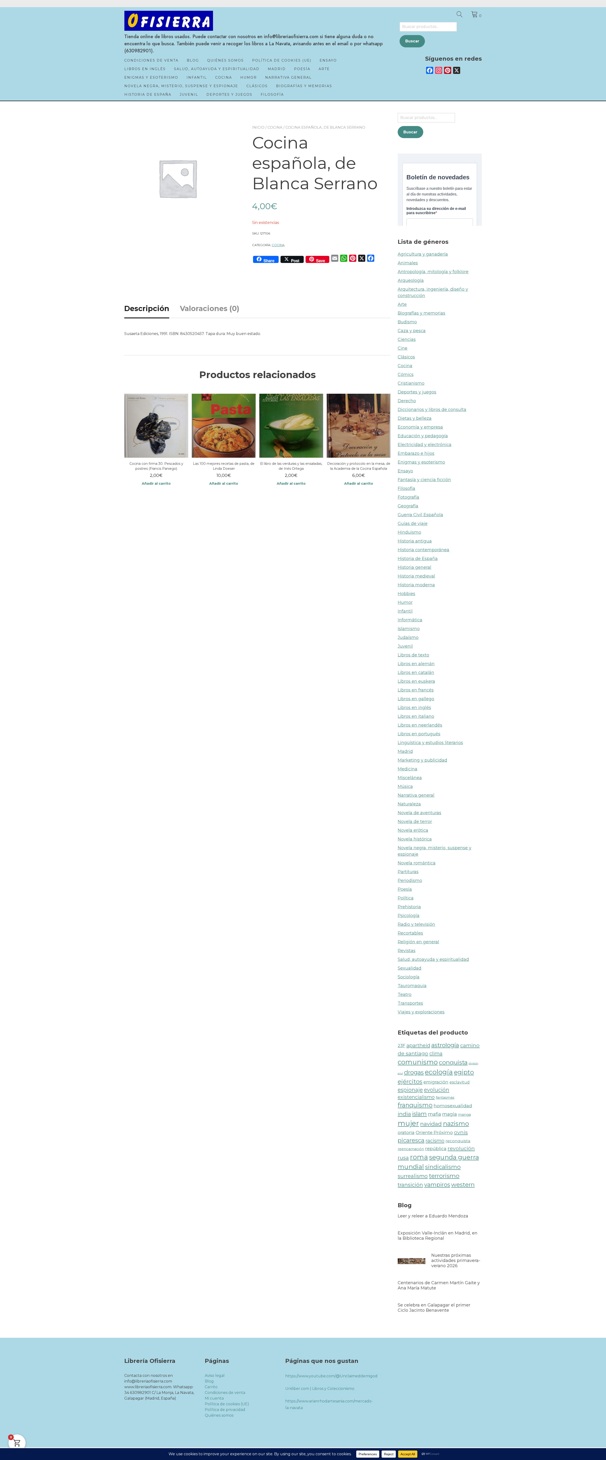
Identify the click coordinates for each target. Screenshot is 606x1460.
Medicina (407, 769)
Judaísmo (408, 637)
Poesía (302, 69)
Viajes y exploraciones (421, 1012)
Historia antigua (415, 541)
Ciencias (407, 339)
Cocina (223, 77)
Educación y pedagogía (423, 435)
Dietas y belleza (415, 418)
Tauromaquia (412, 985)
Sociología (408, 977)
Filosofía (272, 94)
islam (419, 1113)
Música (405, 786)
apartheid (418, 1045)
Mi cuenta (214, 1398)
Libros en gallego (416, 698)
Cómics (406, 374)
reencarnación (411, 1149)
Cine (402, 348)
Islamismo (409, 628)
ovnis (461, 1132)
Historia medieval (416, 576)
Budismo (407, 322)
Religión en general (418, 942)
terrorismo (444, 1175)
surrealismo (413, 1176)
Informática (410, 620)
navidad (431, 1124)
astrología (445, 1045)
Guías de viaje (413, 523)
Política (406, 898)
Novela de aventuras (419, 812)
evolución (436, 1090)
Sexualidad (409, 968)
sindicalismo (443, 1166)
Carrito (211, 1387)
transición (410, 1185)
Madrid (277, 69)
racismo (435, 1141)
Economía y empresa (420, 427)
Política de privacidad (225, 1409)
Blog (193, 60)
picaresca (411, 1140)
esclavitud (460, 1082)
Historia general (414, 567)
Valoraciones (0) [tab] (209, 308)
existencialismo (416, 1097)
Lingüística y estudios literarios (430, 742)
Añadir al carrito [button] (156, 483)
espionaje (410, 1090)
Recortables (410, 933)
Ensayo (328, 60)
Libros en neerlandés (420, 725)
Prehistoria (409, 906)
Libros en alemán (416, 663)
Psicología (408, 915)
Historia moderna (416, 585)
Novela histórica (415, 839)
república (435, 1148)
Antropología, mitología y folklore (433, 271)
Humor (248, 77)
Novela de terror (415, 821)
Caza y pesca (412, 330)
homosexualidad (453, 1105)
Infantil (197, 77)
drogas (414, 1072)
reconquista (458, 1140)
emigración (435, 1082)
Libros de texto (413, 655)
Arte (324, 69)
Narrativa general (288, 77)
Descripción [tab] (146, 308)
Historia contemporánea (423, 549)
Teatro (404, 994)
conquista (453, 1062)
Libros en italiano (416, 716)
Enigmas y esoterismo (151, 77)
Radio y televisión (416, 924)
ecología (439, 1072)
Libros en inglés (145, 69)
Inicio (258, 127)
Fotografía (408, 497)
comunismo (418, 1062)
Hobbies (406, 593)
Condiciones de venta (151, 60)
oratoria (406, 1132)
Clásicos (257, 86)
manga (464, 1114)
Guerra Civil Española (420, 514)
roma (419, 1157)
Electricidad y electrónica (424, 444)
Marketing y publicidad (422, 760)
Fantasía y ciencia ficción (424, 479)
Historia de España (147, 94)
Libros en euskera (416, 681)
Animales (408, 263)
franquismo (415, 1105)
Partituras (408, 871)
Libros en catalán (416, 672)
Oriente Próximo (434, 1132)
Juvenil (189, 94)
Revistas (406, 950)
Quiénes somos (225, 60)
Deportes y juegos (229, 94)
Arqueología (411, 280)
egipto (464, 1072)
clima (435, 1053)
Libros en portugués (419, 734)
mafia (434, 1114)
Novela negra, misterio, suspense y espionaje (181, 86)
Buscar (412, 41)
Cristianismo (411, 383)
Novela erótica (413, 830)
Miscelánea (410, 777)
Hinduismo (409, 532)
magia (449, 1114)
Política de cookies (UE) (281, 60)
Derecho (407, 400)
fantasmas (445, 1097)
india (404, 1114)
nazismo (456, 1123)
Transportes (410, 1003)
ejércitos (410, 1081)
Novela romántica (417, 863)
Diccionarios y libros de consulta (432, 409)
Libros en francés (416, 690)
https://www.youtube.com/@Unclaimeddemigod (331, 1376)
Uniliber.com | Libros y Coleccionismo (319, 1388)
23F (401, 1045)
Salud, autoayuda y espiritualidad (216, 69)
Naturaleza (409, 804)
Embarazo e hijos (416, 453)
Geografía (408, 506)
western (463, 1184)
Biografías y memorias (304, 86)
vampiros (437, 1184)
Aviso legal (215, 1375)
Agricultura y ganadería (423, 254)
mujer (408, 1123)
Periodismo (410, 880)
